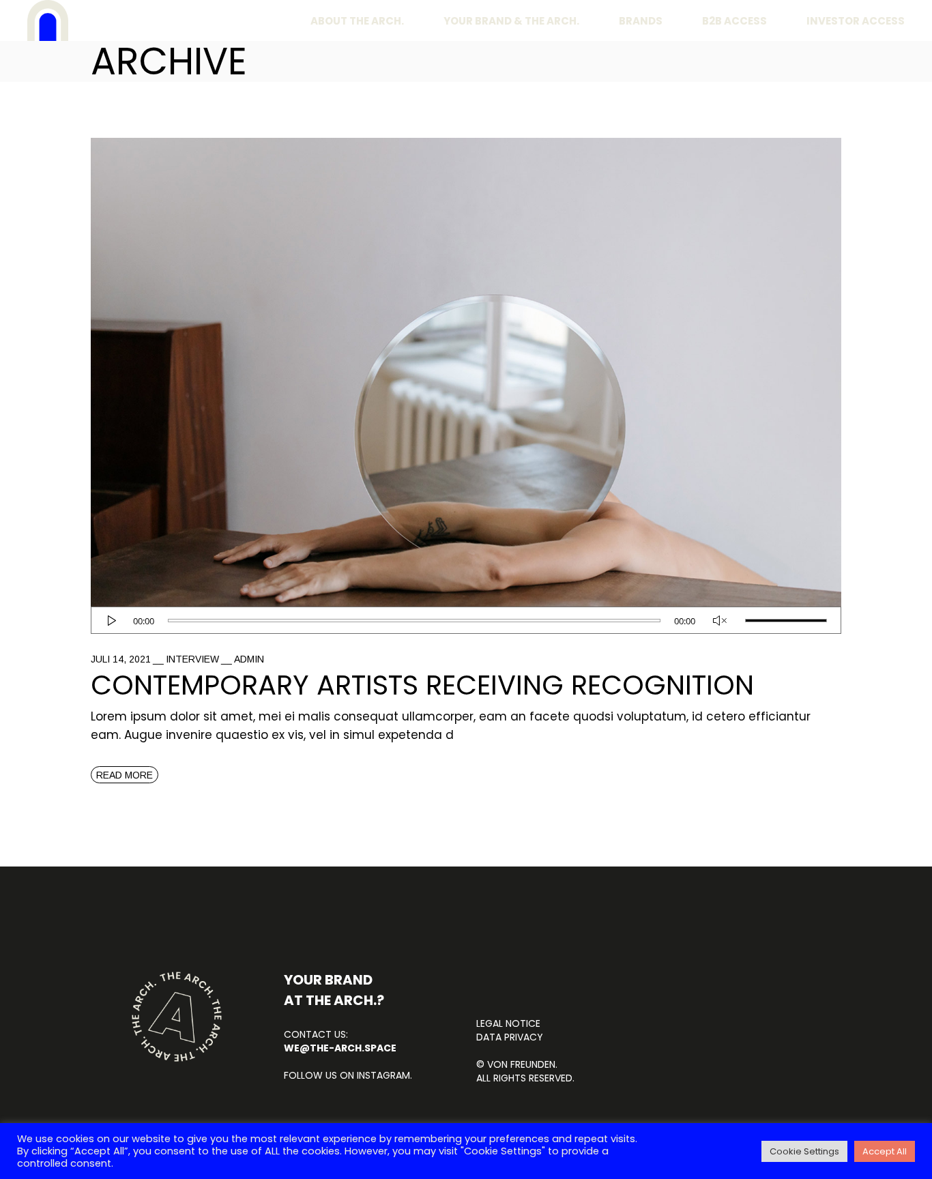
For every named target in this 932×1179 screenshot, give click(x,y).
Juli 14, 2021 (121, 659)
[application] (466, 620)
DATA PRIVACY (509, 1037)
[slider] (786, 621)
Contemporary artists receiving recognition (422, 685)
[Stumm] (720, 621)
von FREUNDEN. (522, 1064)
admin (249, 659)
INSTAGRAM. (383, 1075)
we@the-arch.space (340, 1048)
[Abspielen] (111, 621)
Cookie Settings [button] (804, 1151)
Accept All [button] (884, 1151)
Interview (192, 659)
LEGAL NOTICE (508, 1023)
